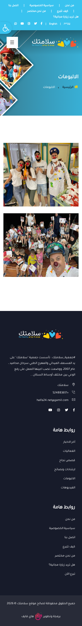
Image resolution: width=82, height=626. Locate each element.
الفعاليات (69, 451)
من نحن (69, 5)
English (53, 24)
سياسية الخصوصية (42, 5)
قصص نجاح (67, 460)
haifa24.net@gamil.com (53, 400)
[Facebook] (74, 410)
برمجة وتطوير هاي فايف (41, 616)
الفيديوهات (68, 487)
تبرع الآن (70, 574)
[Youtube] (50, 410)
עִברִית (67, 24)
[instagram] (58, 410)
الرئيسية (68, 87)
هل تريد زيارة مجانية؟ (66, 17)
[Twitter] (66, 410)
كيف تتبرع (62, 11)
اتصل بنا (13, 5)
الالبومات (69, 478)
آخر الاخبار (69, 442)
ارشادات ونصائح (64, 469)
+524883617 (61, 393)
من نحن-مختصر (36, 11)
